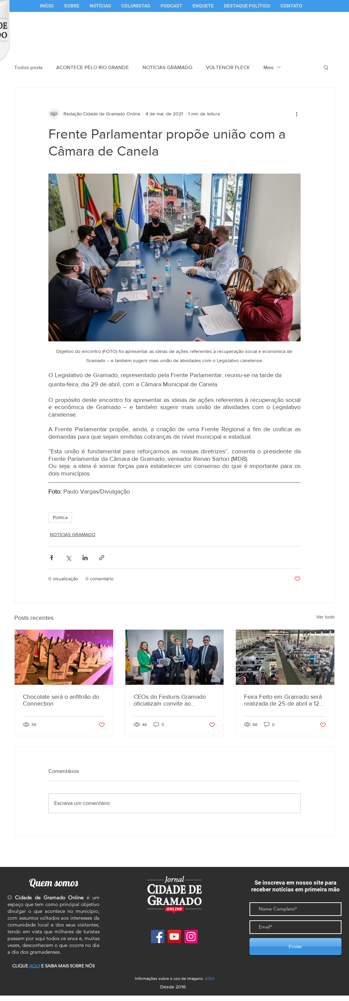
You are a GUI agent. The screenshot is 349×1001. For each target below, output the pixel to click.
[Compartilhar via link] (101, 557)
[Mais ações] (296, 114)
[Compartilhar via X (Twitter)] (68, 557)
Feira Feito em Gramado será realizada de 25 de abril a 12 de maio (283, 700)
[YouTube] (174, 936)
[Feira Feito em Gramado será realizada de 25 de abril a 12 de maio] (285, 657)
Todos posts (28, 67)
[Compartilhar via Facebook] (51, 557)
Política (60, 517)
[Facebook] (157, 936)
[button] (135, 6)
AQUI (209, 978)
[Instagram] (191, 936)
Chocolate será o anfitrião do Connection (61, 700)
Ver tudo (325, 616)
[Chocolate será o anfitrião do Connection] (64, 657)
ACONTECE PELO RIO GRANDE (92, 67)
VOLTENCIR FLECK (228, 67)
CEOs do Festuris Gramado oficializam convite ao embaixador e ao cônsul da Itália (170, 700)
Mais (268, 67)
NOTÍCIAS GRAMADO (167, 67)
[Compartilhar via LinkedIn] (85, 557)
